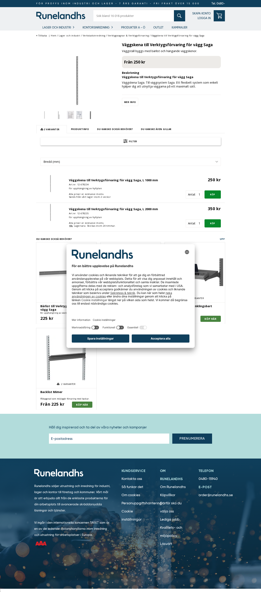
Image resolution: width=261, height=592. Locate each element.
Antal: (192, 194)
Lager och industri (56, 27)
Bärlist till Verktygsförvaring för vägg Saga (64, 307)
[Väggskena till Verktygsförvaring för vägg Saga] (77, 80)
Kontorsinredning (96, 27)
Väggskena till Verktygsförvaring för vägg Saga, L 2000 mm (113, 209)
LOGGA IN (204, 18)
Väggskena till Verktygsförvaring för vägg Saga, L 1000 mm (113, 180)
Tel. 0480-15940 (218, 4)
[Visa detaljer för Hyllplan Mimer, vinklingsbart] (195, 272)
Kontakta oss (132, 479)
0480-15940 (208, 479)
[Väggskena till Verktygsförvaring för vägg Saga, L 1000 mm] (50, 183)
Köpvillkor (167, 495)
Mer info (130, 102)
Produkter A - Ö (133, 27)
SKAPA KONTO (201, 13)
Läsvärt (166, 544)
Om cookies (131, 495)
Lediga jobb (169, 519)
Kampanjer (179, 27)
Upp (222, 238)
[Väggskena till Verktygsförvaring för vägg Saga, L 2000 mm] (50, 212)
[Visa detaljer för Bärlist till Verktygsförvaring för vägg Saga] (66, 272)
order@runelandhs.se (216, 495)
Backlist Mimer (51, 392)
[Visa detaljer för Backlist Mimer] (66, 358)
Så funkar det (132, 487)
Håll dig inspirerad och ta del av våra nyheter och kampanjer (98, 427)
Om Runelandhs (173, 487)
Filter (132, 141)
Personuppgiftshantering (142, 503)
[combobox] (130, 162)
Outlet (158, 27)
